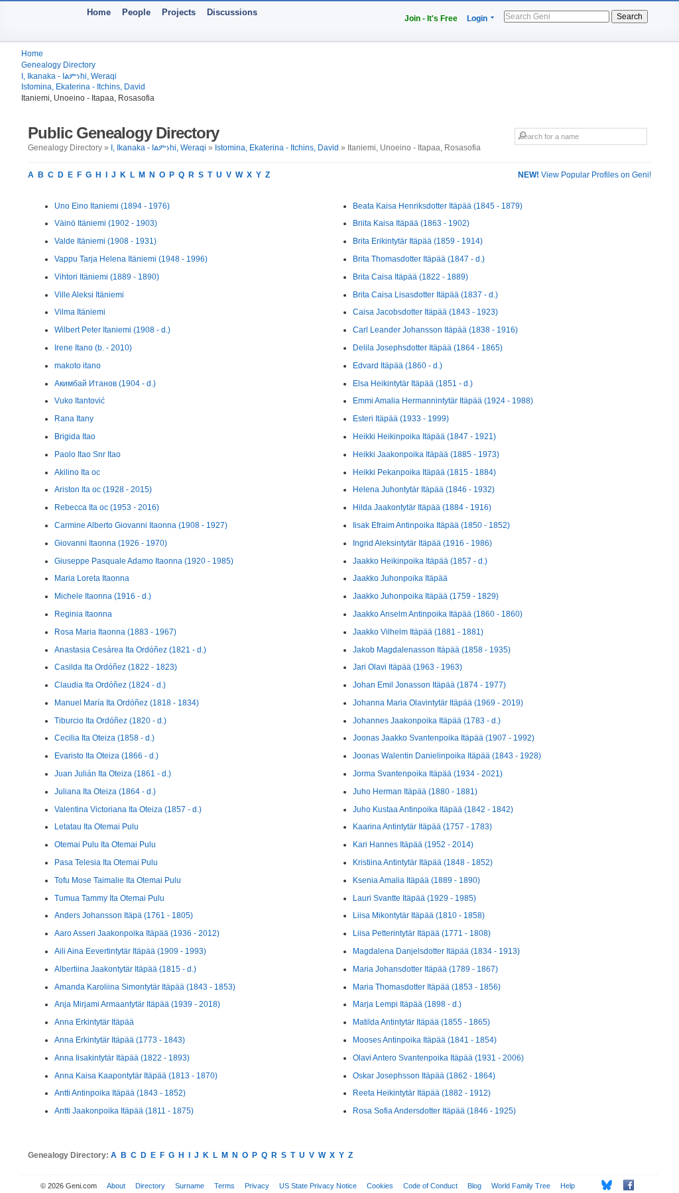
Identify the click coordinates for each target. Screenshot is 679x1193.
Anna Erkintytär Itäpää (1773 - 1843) (119, 1040)
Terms (224, 1186)
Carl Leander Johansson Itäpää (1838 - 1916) (435, 330)
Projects (179, 12)
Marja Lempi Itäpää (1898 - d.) (407, 1004)
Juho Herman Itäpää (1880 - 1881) (415, 791)
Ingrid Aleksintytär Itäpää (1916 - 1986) (422, 543)
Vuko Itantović (79, 400)
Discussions (232, 12)
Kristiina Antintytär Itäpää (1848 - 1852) (423, 862)
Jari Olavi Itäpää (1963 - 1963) (407, 667)
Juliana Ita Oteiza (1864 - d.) (105, 791)
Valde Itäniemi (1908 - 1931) (105, 241)
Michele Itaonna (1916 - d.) (102, 596)
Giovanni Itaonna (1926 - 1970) (110, 543)
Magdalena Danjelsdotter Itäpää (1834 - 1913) (436, 951)
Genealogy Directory (58, 65)
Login (477, 18)
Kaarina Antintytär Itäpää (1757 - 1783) (422, 826)
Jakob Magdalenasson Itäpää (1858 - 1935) (432, 649)
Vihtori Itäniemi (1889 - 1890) (106, 277)
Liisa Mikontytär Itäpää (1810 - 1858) (419, 915)
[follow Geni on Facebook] (625, 1185)
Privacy (257, 1186)
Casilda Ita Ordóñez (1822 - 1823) (115, 667)
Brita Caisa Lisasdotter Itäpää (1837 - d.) (425, 294)
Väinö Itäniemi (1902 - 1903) (105, 223)
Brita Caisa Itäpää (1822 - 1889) (410, 277)
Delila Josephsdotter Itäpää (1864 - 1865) (428, 347)
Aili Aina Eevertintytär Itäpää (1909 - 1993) (130, 951)
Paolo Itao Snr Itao (87, 454)
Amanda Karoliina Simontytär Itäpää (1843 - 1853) (144, 987)
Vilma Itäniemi (79, 312)
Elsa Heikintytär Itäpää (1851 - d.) (413, 383)
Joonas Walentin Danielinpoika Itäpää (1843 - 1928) (447, 755)
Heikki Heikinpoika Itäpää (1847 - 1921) (424, 436)
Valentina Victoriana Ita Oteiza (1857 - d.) (128, 809)
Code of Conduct (430, 1186)
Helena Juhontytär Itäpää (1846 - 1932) (424, 489)
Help (567, 1186)
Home (99, 12)
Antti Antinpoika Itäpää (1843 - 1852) (120, 1093)
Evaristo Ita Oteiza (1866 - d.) (106, 755)
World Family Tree (520, 1186)
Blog (474, 1186)
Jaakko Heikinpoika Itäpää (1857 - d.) (420, 561)
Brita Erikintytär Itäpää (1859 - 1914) (418, 241)
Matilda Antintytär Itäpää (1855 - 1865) (421, 1022)
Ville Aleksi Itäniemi (89, 294)
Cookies (380, 1186)
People (136, 12)
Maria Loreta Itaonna (91, 578)
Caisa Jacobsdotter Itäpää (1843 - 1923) (425, 312)
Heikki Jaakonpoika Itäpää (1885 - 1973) (426, 454)
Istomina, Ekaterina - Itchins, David (83, 86)
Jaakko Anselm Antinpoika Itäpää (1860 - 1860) (438, 614)
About (116, 1186)
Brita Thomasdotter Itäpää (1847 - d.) (419, 259)
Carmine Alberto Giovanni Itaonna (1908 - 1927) (140, 525)
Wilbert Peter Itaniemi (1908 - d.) (112, 330)
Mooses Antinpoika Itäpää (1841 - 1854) (425, 1040)
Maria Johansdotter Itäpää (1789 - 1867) (425, 969)
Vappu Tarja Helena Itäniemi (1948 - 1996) (131, 259)
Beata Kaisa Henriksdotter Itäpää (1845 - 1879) (438, 206)
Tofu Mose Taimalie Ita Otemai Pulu (117, 880)
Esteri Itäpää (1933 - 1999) (401, 418)
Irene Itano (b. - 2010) (93, 347)
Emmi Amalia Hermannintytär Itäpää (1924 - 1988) (443, 400)
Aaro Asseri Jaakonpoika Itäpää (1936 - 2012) (136, 933)
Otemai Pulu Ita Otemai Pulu (105, 844)
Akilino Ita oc (77, 472)
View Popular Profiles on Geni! (584, 175)
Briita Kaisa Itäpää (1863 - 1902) (411, 223)
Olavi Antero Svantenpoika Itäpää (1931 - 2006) (438, 1058)
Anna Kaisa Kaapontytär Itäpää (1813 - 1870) (135, 1075)
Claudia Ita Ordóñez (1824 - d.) (110, 685)
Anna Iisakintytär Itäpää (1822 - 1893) (122, 1058)
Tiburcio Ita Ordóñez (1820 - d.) (110, 720)
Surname (189, 1186)
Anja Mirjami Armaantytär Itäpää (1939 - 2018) (137, 1004)
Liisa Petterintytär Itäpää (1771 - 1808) (422, 933)
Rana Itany (73, 418)
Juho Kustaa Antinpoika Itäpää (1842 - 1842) (433, 809)
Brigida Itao (74, 436)
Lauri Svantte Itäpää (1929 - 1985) (414, 898)
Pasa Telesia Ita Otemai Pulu (106, 862)
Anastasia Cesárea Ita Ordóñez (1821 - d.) (130, 649)
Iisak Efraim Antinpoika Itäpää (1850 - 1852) (431, 525)
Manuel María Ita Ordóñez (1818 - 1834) (126, 702)
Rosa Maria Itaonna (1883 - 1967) (115, 632)
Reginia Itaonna (83, 614)
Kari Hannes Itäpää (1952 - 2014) (413, 844)
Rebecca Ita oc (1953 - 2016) (106, 507)
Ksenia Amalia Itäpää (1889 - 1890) (416, 880)
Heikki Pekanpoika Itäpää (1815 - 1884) (424, 472)
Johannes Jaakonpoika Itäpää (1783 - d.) (427, 720)
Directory (150, 1186)
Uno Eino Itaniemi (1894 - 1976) (112, 206)
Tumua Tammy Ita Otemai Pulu (109, 898)
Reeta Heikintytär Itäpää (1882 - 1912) (422, 1093)
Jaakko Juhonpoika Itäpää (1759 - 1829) (426, 596)
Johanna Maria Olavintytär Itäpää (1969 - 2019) (438, 702)
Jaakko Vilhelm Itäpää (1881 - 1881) (418, 632)
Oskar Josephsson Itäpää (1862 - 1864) (424, 1075)
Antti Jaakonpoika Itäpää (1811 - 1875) (124, 1110)
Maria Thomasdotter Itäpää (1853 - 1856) (427, 987)
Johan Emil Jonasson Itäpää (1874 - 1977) (429, 685)
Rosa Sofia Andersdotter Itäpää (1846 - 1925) (434, 1110)
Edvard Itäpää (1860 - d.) (397, 365)
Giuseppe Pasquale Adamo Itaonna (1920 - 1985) (143, 561)
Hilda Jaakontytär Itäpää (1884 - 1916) (422, 507)
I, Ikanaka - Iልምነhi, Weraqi (69, 76)
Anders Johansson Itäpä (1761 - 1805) (123, 915)
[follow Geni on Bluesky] (603, 1185)
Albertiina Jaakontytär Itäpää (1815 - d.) (125, 969)
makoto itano (77, 365)
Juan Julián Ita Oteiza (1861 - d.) (112, 773)
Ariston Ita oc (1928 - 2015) (103, 489)
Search (630, 16)
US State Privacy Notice (318, 1186)
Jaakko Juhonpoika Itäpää (400, 578)
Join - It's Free (431, 18)
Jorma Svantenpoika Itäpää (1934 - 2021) (428, 773)
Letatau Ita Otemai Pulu (96, 826)
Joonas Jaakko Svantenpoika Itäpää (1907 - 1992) (443, 738)
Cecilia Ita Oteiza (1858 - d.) (104, 738)
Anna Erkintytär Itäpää (94, 1022)
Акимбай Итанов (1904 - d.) (105, 383)
